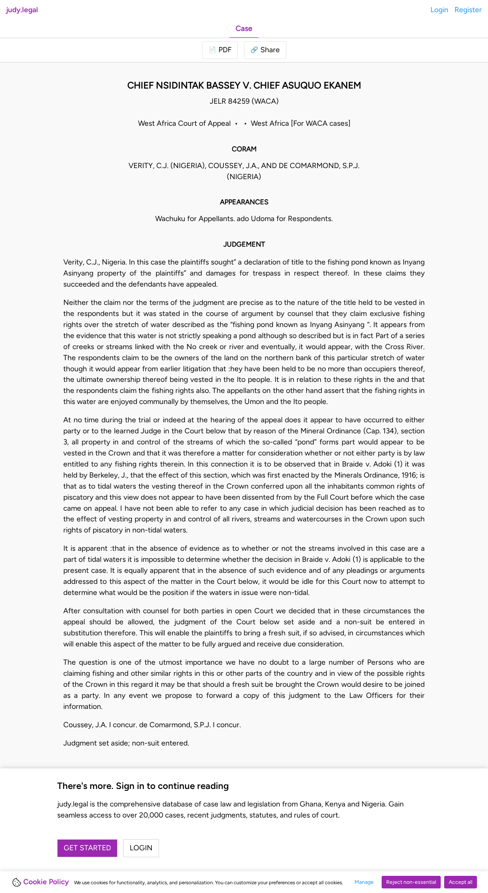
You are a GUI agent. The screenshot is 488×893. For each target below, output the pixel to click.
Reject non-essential (411, 882)
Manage (364, 882)
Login (439, 9)
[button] (265, 50)
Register (468, 9)
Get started (87, 847)
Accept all (460, 882)
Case (244, 28)
